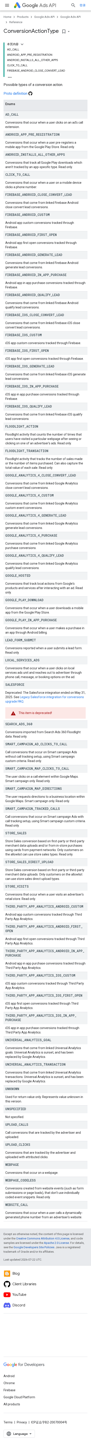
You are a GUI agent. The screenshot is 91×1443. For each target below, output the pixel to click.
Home (7, 17)
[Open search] (73, 5)
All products (12, 1404)
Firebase (9, 1390)
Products (22, 17)
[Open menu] (7, 5)
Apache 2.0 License (56, 1243)
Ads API (47, 5)
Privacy (22, 1422)
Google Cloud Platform (19, 1397)
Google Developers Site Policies (33, 1247)
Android (9, 1376)
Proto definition (16, 93)
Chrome (9, 1383)
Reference (15, 22)
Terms (8, 1422)
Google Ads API (44, 17)
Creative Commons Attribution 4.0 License (42, 1238)
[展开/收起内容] (22, 44)
